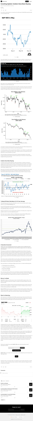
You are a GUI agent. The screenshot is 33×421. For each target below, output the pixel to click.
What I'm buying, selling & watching (6, 395)
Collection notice (22, 414)
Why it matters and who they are (5, 384)
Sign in (31, 1)
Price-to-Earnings (10, 204)
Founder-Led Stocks (4, 383)
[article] (16, 385)
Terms (19, 414)
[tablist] (5, 381)
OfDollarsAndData (17, 116)
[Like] (1, 10)
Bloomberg (17, 81)
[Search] (31, 381)
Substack (12, 419)
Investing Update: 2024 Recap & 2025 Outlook (9, 388)
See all (2, 399)
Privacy (17, 414)
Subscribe (27, 1)
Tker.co (18, 197)
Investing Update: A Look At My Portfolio (8, 394)
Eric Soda (2, 7)
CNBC (17, 57)
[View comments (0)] (3, 10)
